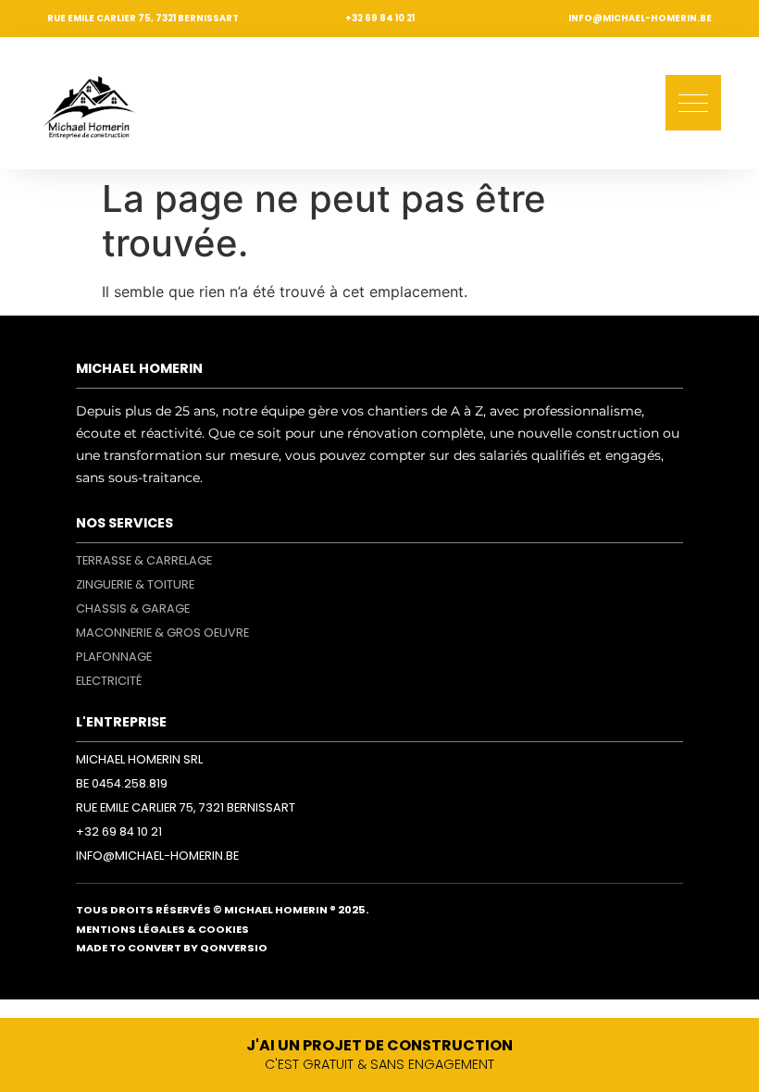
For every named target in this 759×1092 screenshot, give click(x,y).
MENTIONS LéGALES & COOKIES (162, 929)
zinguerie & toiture (135, 584)
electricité (109, 681)
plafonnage (114, 656)
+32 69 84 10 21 (380, 18)
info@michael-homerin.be (640, 18)
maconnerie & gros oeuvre (162, 632)
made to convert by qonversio (172, 947)
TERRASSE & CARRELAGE (144, 560)
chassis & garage (133, 608)
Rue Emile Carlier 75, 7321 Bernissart (143, 18)
